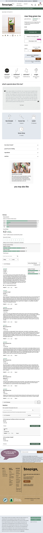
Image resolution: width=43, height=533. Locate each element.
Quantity (25, 48)
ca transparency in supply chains (18, 488)
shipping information (18, 473)
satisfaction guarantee (18, 471)
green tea (4, 471)
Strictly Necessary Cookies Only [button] (35, 517)
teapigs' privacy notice (37, 461)
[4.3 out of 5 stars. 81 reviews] (6, 198)
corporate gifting (11, 485)
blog (10, 479)
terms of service (17, 476)
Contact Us (26, 481)
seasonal (25, 3)
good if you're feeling (9, 148)
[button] (34, 522)
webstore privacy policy (18, 480)
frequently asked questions (11, 481)
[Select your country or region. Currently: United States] (40, 3)
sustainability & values (11, 475)
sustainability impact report (11, 477)
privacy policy (18, 477)
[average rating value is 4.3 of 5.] (35, 19)
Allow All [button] (36, 519)
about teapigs (19, 5)
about (10, 471)
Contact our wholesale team (28, 485)
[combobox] (6, 203)
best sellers (19, 3)
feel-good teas (4, 474)
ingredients (7, 152)
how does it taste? (8, 145)
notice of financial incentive (17, 485)
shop (13, 3)
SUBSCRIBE (39, 452)
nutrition (6, 156)
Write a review (35, 20)
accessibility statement (18, 482)
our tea (10, 472)
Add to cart (7, 206)
